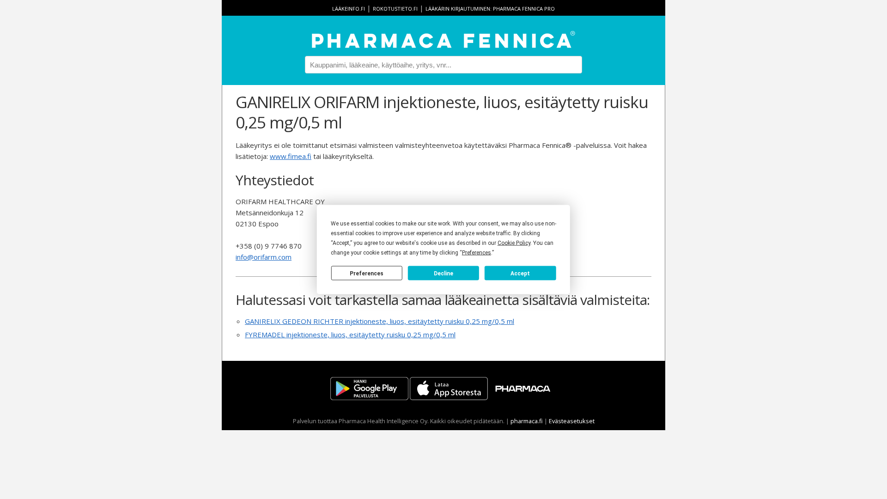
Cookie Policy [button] (514, 243)
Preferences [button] (476, 253)
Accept (520, 273)
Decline (443, 273)
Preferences (366, 273)
